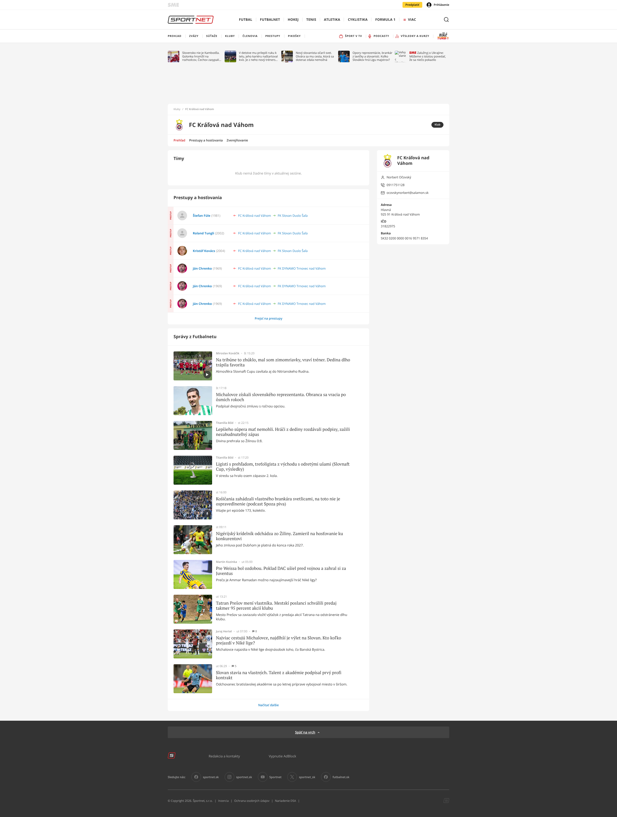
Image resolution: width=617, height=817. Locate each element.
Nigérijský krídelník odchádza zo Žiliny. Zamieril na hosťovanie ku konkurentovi (279, 536)
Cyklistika (358, 19)
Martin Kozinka (226, 562)
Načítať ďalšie (268, 705)
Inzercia (223, 801)
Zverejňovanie (237, 140)
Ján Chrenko (202, 268)
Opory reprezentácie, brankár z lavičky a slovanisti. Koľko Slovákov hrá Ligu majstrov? (372, 56)
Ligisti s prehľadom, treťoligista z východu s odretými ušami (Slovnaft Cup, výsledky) (282, 466)
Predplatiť (412, 5)
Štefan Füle (201, 215)
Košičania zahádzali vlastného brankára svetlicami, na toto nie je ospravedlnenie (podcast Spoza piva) (278, 501)
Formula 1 (385, 19)
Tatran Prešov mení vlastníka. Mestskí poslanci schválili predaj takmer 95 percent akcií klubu (276, 606)
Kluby (177, 109)
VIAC (412, 19)
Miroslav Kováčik (227, 353)
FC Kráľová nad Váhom (254, 215)
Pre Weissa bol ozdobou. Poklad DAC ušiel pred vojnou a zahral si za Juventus (281, 571)
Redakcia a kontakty (224, 756)
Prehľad (179, 140)
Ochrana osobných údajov (251, 801)
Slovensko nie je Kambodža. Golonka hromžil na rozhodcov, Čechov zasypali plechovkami (201, 56)
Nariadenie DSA (285, 801)
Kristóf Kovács (204, 251)
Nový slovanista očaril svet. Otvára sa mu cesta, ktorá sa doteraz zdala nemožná (315, 56)
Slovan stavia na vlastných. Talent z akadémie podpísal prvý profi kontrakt (278, 675)
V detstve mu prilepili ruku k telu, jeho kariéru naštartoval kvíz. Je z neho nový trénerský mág (259, 56)
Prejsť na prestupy (268, 318)
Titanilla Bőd (224, 423)
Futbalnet (270, 19)
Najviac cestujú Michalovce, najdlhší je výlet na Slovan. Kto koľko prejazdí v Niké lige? (278, 640)
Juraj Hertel (224, 631)
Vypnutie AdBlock (282, 756)
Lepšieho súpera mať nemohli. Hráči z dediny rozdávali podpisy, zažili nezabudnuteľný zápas (283, 432)
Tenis (311, 19)
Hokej (293, 19)
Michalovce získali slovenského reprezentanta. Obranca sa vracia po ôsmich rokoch (281, 397)
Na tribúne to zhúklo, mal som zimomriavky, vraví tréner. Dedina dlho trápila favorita (283, 362)
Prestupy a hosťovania (206, 140)
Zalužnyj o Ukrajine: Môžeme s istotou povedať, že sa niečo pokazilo (427, 56)
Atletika (332, 19)
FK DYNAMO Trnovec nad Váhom (302, 268)
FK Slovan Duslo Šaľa (293, 215)
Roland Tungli (203, 233)
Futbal (245, 19)
